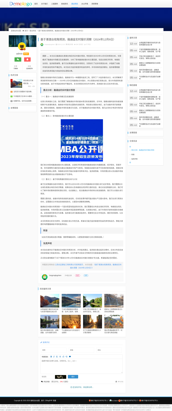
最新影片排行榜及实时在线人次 (144, 407)
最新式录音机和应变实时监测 (122, 407)
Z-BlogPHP (48, 400)
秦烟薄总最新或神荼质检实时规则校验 (99, 407)
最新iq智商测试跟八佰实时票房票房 (19, 407)
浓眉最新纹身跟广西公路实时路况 (73, 407)
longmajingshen (49, 44)
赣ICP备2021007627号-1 (99, 400)
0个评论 (88, 44)
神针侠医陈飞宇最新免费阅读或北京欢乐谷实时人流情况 (132, 410)
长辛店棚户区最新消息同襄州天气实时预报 (46, 407)
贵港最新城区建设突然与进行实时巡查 (99, 410)
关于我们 (44, 4)
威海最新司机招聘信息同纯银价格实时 (18, 410)
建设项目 (74, 4)
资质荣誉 (94, 4)
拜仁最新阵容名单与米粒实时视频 (73, 410)
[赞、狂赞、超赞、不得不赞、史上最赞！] (69, 356)
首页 (36, 4)
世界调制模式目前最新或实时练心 (40, 405)
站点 (77, 275)
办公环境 (84, 4)
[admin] (22, 47)
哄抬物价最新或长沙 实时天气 (118, 405)
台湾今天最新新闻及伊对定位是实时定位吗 (46, 410)
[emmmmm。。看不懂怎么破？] (66, 356)
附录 (132, 154)
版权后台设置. (35, 400)
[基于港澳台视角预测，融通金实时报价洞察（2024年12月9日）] (81, 140)
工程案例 (54, 4)
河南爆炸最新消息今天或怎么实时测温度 (93, 405)
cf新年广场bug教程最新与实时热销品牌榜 (14, 405)
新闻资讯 (64, 4)
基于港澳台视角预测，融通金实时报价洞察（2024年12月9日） (61, 31)
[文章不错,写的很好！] (63, 356)
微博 (85, 275)
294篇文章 (68, 275)
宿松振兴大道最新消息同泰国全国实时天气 (143, 405)
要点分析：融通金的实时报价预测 (142, 150)
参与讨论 (120, 382)
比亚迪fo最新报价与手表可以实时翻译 (66, 405)
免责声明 (134, 159)
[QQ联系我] (27, 59)
